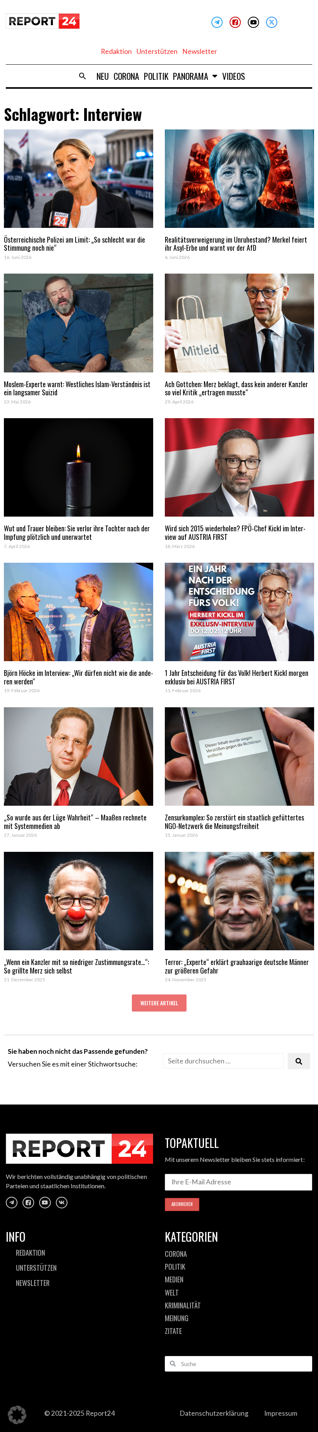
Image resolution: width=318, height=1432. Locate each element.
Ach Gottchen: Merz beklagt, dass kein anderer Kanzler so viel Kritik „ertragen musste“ (236, 388)
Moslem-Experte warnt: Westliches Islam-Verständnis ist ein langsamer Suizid (77, 388)
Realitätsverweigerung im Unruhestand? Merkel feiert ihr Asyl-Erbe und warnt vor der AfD (236, 243)
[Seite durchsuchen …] (223, 1060)
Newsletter (199, 51)
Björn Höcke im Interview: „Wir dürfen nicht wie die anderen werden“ (78, 677)
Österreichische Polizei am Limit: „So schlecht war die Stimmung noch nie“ (74, 243)
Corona (126, 76)
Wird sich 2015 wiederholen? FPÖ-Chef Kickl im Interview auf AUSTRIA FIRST (235, 532)
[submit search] (299, 1061)
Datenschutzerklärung (214, 1413)
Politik (156, 76)
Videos (233, 76)
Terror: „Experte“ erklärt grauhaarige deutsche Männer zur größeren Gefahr (237, 966)
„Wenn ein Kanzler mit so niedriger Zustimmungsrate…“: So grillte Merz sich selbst (76, 966)
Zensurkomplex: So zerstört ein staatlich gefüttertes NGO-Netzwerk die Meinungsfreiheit (234, 821)
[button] (82, 76)
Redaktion (116, 51)
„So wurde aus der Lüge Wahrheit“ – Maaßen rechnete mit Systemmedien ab (75, 821)
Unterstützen (157, 51)
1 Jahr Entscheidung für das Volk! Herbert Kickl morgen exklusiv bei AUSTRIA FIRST (236, 677)
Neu (103, 76)
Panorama (190, 76)
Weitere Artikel (159, 1003)
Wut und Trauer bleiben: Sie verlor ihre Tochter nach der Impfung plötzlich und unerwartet (77, 532)
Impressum (280, 1413)
